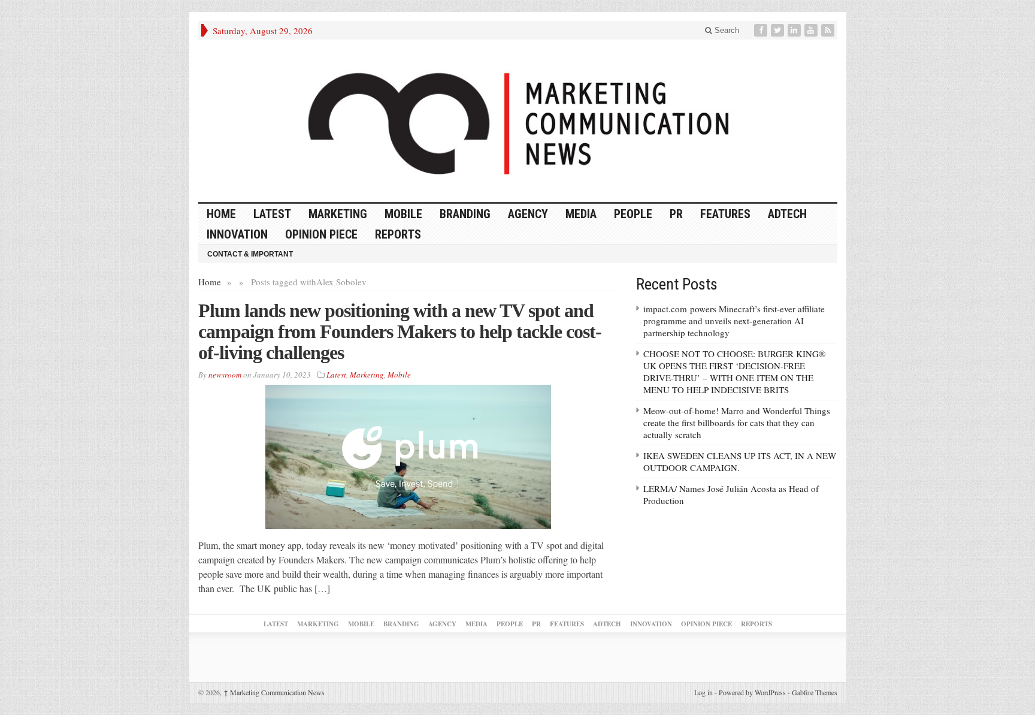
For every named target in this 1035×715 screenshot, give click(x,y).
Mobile (403, 214)
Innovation (237, 234)
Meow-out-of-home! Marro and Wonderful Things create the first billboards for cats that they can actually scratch (736, 423)
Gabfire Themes (814, 692)
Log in (703, 692)
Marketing (337, 214)
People (633, 214)
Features (725, 214)
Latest (272, 214)
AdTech (787, 214)
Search (725, 30)
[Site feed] (829, 30)
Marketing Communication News (274, 692)
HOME (221, 214)
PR (676, 214)
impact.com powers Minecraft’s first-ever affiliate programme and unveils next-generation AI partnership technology (734, 321)
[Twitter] (778, 30)
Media (581, 214)
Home (209, 282)
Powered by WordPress (752, 692)
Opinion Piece (321, 234)
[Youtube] (812, 30)
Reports (398, 234)
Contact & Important (250, 254)
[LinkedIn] (795, 30)
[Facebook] (761, 30)
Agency (528, 214)
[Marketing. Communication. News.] (517, 121)
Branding (465, 214)
